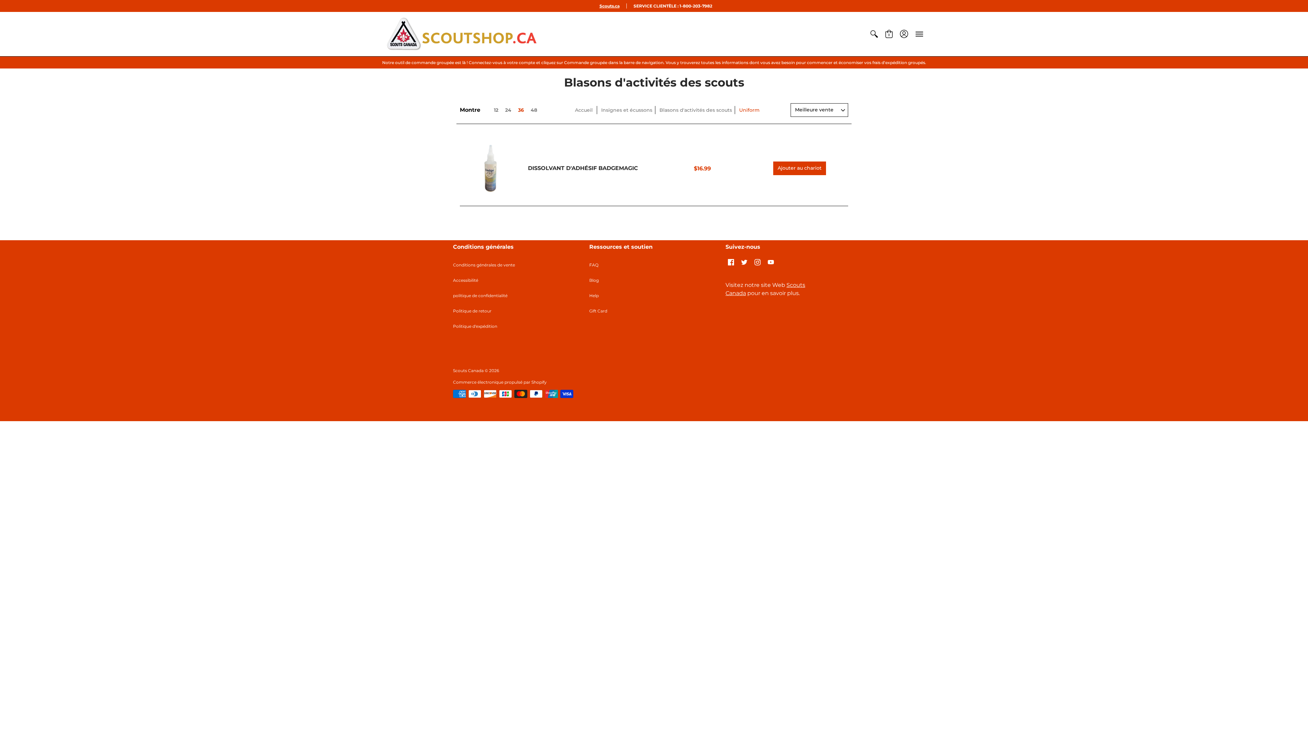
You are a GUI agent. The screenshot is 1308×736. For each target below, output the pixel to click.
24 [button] (508, 110)
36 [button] (521, 110)
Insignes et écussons (626, 110)
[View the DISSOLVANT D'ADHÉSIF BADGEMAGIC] (490, 168)
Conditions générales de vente (484, 264)
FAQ (593, 264)
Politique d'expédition (475, 326)
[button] (874, 34)
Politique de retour (472, 310)
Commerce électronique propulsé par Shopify (500, 382)
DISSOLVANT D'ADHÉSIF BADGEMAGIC (583, 168)
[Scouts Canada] (461, 34)
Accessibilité (465, 280)
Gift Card (598, 310)
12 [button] (496, 110)
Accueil (584, 110)
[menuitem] (874, 34)
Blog (594, 280)
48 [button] (534, 110)
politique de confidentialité (480, 295)
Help (594, 295)
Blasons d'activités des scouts (695, 110)
